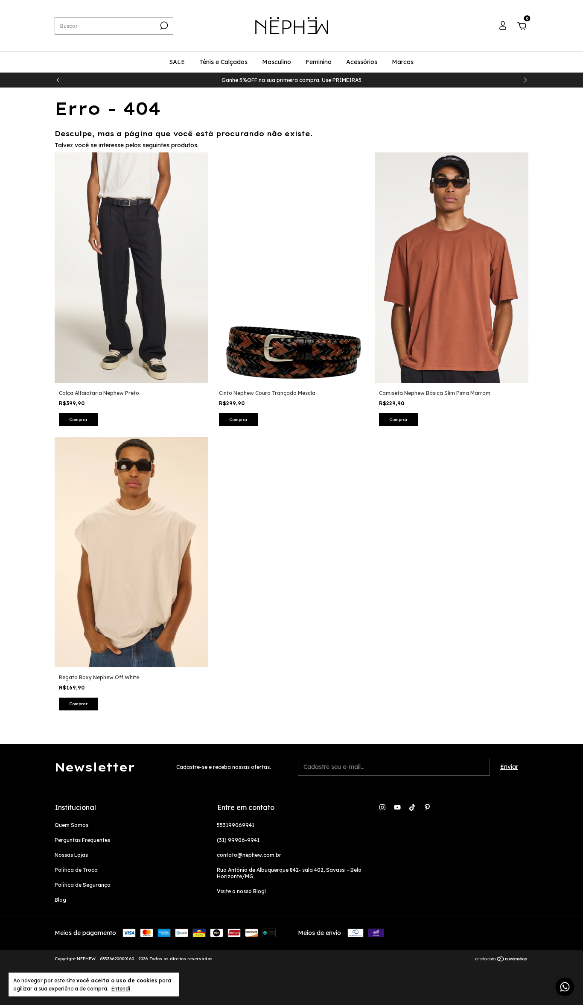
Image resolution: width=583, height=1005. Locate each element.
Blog (60, 900)
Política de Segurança (83, 885)
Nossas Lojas (71, 855)
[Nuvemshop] (501, 960)
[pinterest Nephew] (427, 807)
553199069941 (235, 825)
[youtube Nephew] (397, 807)
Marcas (403, 62)
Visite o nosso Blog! (241, 891)
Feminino (319, 62)
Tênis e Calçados (223, 62)
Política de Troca (76, 870)
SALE (177, 62)
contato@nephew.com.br (249, 855)
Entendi (120, 988)
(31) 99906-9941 (238, 840)
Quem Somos (71, 825)
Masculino (276, 62)
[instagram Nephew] (382, 807)
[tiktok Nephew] (412, 807)
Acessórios (361, 62)
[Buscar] (163, 25)
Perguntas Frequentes (82, 840)
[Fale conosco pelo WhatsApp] (564, 986)
